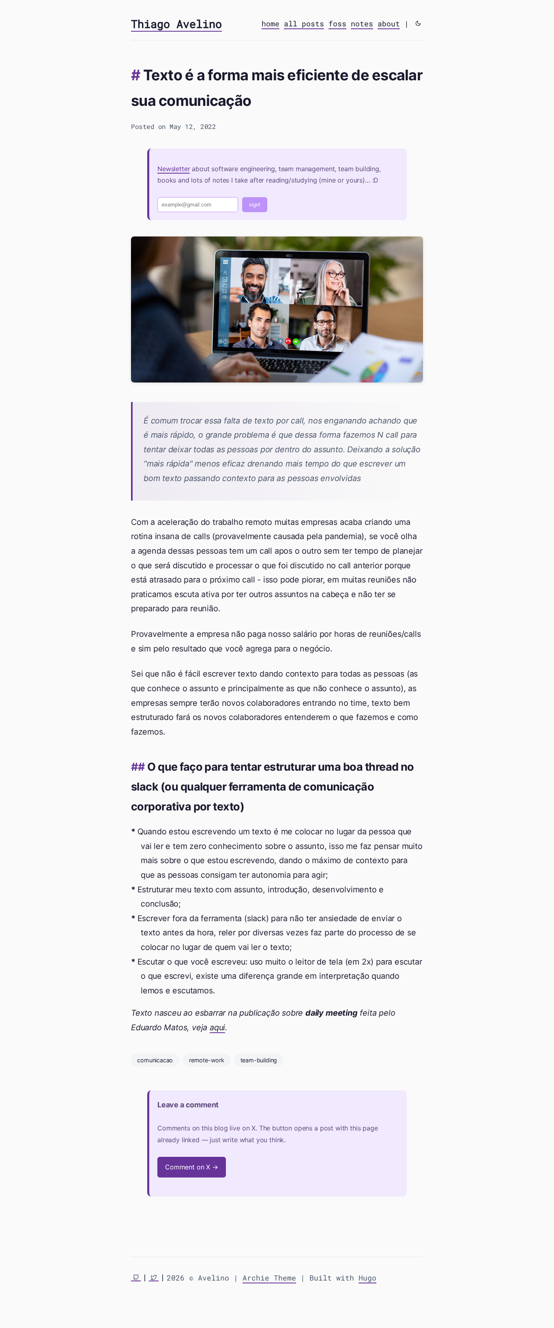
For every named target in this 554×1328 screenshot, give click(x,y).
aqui (217, 1027)
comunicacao (155, 1060)
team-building (258, 1060)
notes (362, 23)
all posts (304, 23)
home (270, 23)
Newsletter (173, 169)
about (389, 23)
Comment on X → (191, 1167)
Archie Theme (269, 1278)
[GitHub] (136, 1277)
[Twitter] (154, 1277)
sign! (254, 205)
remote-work (206, 1060)
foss (337, 23)
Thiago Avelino (176, 24)
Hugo (367, 1278)
